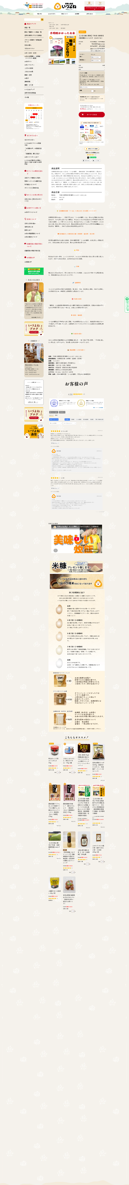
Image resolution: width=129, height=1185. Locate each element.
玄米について (31, 219)
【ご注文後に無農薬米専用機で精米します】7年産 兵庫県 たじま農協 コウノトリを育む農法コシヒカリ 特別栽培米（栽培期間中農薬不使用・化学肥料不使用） (84, 807)
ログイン (82, 98)
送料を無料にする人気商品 (33, 35)
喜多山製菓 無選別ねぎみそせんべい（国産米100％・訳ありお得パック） (69, 899)
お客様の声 (31, 257)
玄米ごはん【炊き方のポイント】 (33, 200)
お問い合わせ (89, 13)
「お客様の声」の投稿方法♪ (33, 149)
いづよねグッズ (29, 89)
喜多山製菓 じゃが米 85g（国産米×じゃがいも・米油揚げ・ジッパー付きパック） (98, 767)
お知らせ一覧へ (32, 402)
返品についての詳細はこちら (92, 152)
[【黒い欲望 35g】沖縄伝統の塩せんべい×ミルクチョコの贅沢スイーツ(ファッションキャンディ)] (84, 748)
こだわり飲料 (29, 68)
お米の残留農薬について (32, 233)
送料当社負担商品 (30, 93)
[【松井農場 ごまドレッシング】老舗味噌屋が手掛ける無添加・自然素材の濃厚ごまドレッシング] (69, 839)
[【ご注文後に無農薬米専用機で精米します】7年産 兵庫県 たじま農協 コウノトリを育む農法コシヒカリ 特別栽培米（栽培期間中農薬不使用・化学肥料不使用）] (84, 790)
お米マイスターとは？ (32, 157)
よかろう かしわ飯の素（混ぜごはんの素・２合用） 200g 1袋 (98, 849)
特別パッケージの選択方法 (33, 181)
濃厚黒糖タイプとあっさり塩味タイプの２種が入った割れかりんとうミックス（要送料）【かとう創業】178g (54, 810)
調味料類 (27, 81)
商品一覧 (39, 13)
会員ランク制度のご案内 (32, 178)
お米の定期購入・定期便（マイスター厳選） (32, 57)
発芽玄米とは (29, 227)
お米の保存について (31, 237)
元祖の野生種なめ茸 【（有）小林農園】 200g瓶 (84, 852)
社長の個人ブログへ (36, 317)
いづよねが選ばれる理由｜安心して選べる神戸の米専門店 (33, 162)
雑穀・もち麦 (29, 85)
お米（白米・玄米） (54, 24)
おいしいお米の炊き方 (35, 195)
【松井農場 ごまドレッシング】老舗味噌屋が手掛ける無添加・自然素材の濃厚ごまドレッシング (69, 857)
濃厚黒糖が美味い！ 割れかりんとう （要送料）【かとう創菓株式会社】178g (68, 808)
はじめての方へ (52, 13)
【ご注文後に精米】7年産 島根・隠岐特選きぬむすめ (54, 846)
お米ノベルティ (29, 65)
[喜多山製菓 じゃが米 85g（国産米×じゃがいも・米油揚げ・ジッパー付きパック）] (98, 752)
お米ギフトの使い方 (34, 208)
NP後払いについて (31, 184)
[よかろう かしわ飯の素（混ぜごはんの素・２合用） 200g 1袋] (98, 837)
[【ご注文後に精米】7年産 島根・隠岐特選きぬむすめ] (54, 836)
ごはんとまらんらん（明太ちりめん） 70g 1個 (68, 760)
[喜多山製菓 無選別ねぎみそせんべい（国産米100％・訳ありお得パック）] (69, 884)
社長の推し (28, 45)
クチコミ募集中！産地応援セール (33, 41)
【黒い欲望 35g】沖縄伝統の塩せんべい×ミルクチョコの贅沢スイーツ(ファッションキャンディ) (84, 760)
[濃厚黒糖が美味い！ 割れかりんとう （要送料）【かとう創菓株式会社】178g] (69, 793)
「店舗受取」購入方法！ (32, 154)
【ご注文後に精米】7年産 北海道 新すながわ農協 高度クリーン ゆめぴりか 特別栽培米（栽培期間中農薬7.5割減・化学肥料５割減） (98, 806)
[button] (50, 44)
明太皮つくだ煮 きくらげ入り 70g (54, 760)
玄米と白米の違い (30, 223)
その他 (27, 97)
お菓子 (27, 78)
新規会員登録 (94, 98)
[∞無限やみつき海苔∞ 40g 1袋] (54, 882)
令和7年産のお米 (65, 24)
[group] (62, 44)
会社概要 (77, 13)
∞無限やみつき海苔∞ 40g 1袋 (54, 892)
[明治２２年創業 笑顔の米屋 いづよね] (65, 9)
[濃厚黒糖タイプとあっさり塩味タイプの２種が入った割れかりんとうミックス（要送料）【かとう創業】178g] (54, 793)
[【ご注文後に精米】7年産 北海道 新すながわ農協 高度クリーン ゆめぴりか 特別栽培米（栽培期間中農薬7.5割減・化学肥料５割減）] (98, 790)
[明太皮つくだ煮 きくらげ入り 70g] (54, 750)
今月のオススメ (29, 48)
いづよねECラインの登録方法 (33, 144)
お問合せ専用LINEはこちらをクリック (32, 128)
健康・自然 (28, 75)
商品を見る (88, 774)
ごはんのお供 (29, 71)
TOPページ (51, 22)
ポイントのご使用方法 (32, 188)
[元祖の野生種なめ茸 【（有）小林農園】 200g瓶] (84, 839)
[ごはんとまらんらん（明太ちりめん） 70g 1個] (69, 750)
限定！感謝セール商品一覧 (33, 32)
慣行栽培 (63, 28)
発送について (64, 13)
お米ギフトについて (31, 212)
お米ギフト (28, 61)
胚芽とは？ (28, 230)
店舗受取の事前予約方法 (32, 251)
